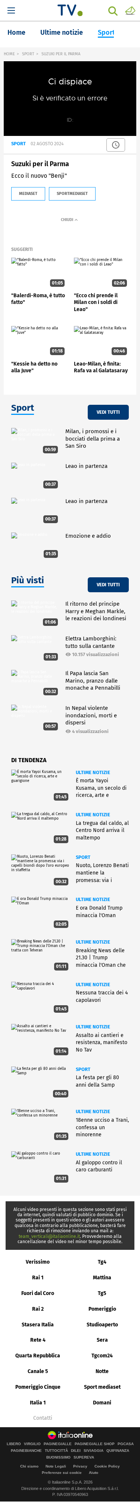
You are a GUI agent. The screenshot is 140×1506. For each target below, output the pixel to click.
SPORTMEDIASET (72, 193)
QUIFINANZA (117, 1451)
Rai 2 (38, 1309)
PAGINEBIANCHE (26, 1451)
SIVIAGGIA (93, 1451)
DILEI (76, 1451)
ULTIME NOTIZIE (93, 772)
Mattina (102, 1277)
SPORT (28, 54)
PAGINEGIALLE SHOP (95, 1444)
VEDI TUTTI (108, 412)
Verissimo (38, 1262)
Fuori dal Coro (37, 1293)
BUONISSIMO (58, 1457)
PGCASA (126, 1444)
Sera (102, 1340)
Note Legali (56, 1466)
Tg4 (102, 1262)
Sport (106, 32)
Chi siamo (29, 1466)
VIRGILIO (32, 1444)
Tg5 (102, 1293)
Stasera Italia (38, 1325)
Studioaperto (102, 1325)
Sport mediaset (102, 1387)
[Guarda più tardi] (115, 145)
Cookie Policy (107, 1466)
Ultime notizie (61, 32)
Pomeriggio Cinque (37, 1387)
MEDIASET (28, 193)
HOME (9, 54)
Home (16, 32)
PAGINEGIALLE (58, 1444)
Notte (102, 1371)
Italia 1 (38, 1403)
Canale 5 (38, 1371)
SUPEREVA (84, 1457)
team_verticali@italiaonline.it (49, 1236)
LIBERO (14, 1444)
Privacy (80, 1466)
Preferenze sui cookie (62, 1473)
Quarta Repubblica (37, 1356)
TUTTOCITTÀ (56, 1451)
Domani (102, 1403)
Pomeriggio (102, 1309)
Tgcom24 (102, 1356)
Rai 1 (38, 1277)
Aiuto (93, 1473)
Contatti (42, 1418)
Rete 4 (38, 1340)
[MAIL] (130, 10)
